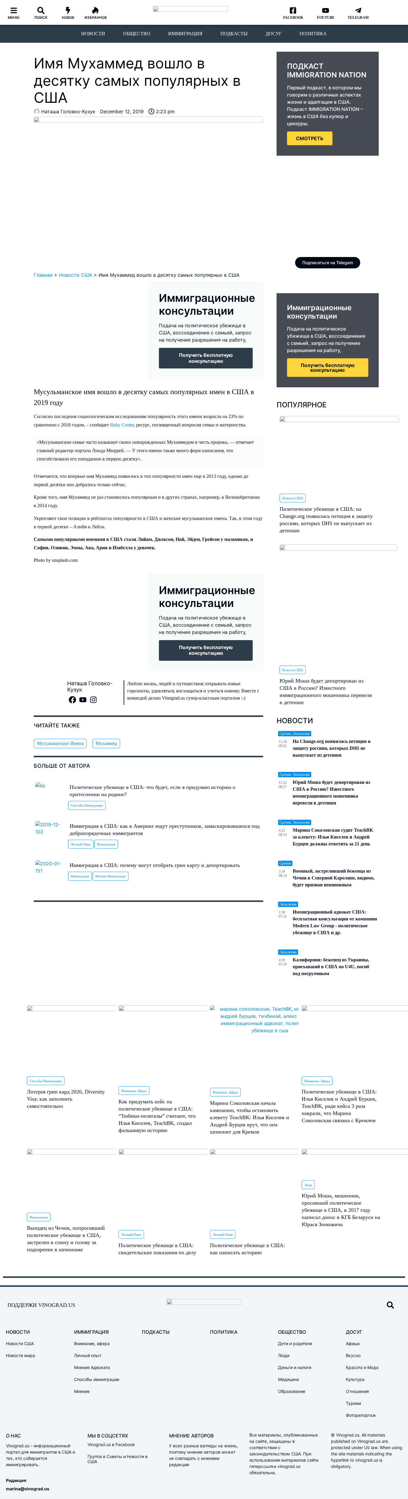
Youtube (326, 18)
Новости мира (20, 1355)
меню (14, 17)
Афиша (353, 1343)
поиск (40, 17)
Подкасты (234, 33)
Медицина (288, 1379)
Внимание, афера (134, 1091)
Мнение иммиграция (110, 876)
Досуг (274, 33)
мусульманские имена (60, 743)
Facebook (293, 18)
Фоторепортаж (361, 1415)
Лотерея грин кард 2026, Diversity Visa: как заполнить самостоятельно (66, 1099)
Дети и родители (295, 1343)
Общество (136, 33)
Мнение (82, 1391)
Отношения (357, 1391)
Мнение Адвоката (92, 1367)
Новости (93, 33)
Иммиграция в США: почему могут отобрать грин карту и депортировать (155, 865)
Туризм (353, 1403)
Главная (43, 275)
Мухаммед (106, 743)
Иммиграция (185, 33)
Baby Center (122, 424)
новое (68, 17)
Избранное (96, 17)
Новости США (75, 275)
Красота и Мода (362, 1367)
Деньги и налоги (294, 1367)
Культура (355, 1379)
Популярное (301, 404)
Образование (291, 1391)
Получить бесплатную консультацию (328, 367)
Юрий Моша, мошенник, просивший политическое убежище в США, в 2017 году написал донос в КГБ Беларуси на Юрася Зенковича (341, 1210)
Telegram (358, 18)
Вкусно (353, 1355)
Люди (308, 1185)
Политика (313, 33)
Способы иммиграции (87, 805)
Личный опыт (81, 844)
